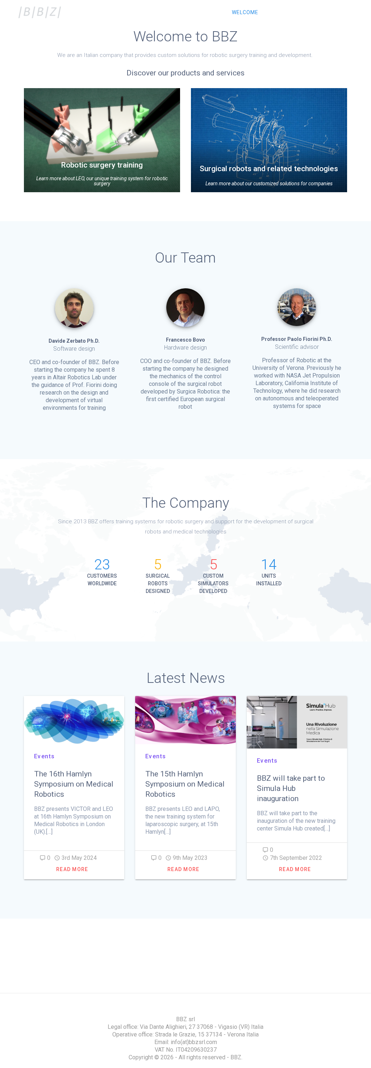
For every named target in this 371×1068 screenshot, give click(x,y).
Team (278, 12)
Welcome (245, 12)
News (344, 12)
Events (44, 756)
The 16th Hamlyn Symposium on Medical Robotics (73, 784)
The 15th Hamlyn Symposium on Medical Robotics (185, 784)
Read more (72, 869)
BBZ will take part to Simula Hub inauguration (291, 788)
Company (311, 12)
